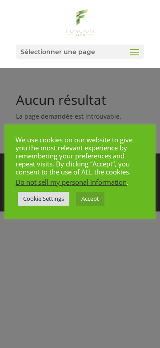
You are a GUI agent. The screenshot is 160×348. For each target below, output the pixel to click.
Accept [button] (90, 199)
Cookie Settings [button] (43, 199)
